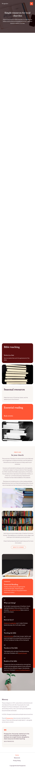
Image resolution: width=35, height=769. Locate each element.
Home (17, 755)
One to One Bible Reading (22, 670)
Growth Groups (22, 653)
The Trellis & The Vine (14, 610)
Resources (17, 757)
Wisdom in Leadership (10, 623)
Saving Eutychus (8, 636)
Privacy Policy (17, 760)
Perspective (5, 3)
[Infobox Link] (17, 353)
